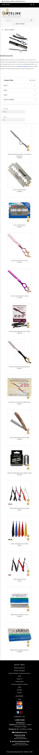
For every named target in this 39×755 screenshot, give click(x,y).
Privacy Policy (19, 681)
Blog (19, 687)
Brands (20, 692)
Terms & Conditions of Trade (19, 684)
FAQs (19, 676)
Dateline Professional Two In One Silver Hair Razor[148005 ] (19, 156)
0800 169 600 (20, 24)
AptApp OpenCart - (18, 752)
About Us (19, 679)
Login (19, 699)
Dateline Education (19, 668)
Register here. (30, 68)
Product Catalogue (19, 670)
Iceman (13, 66)
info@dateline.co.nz (20, 732)
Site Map (19, 690)
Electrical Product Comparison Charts (19, 673)
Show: (5, 117)
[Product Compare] (33, 4)
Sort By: (5, 109)
